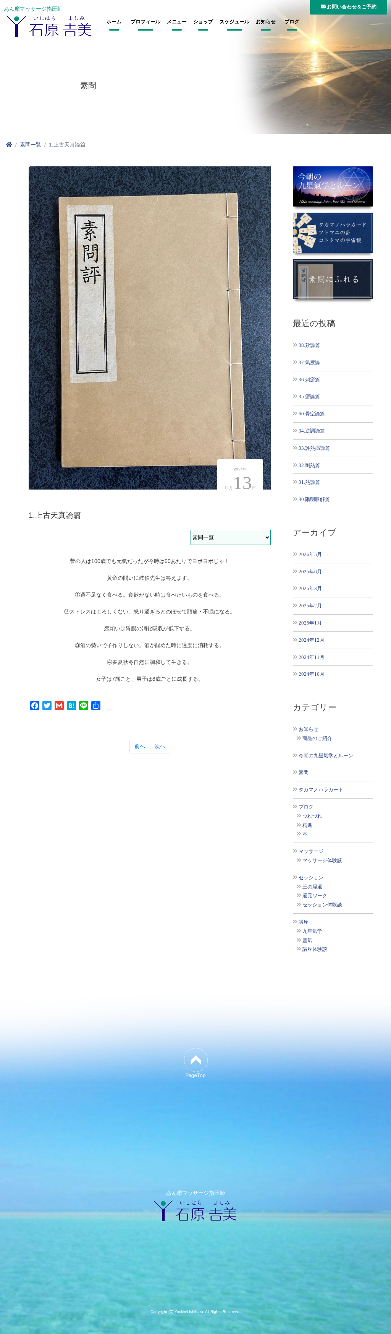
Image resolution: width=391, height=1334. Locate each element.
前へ (139, 746)
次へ (160, 746)
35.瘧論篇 (309, 396)
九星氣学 (312, 931)
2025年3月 (310, 588)
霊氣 (307, 940)
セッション (311, 877)
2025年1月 (310, 622)
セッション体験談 (322, 905)
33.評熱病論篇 (314, 448)
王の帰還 (312, 887)
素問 (304, 772)
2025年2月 (310, 605)
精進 (307, 825)
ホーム (114, 21)
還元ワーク (314, 895)
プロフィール (145, 21)
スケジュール (234, 21)
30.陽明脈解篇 (314, 499)
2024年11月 (312, 657)
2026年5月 (310, 554)
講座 (304, 922)
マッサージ (311, 851)
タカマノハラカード (321, 789)
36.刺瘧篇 (309, 379)
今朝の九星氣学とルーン (326, 755)
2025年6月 (310, 571)
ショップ (203, 21)
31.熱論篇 (309, 482)
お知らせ (266, 21)
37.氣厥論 (309, 362)
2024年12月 (312, 640)
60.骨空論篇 (312, 413)
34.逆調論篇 (312, 430)
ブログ (291, 21)
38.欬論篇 (309, 345)
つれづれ (312, 816)
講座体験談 (314, 949)
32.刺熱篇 (309, 465)
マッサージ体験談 (322, 860)
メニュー (177, 21)
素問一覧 (30, 145)
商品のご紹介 (317, 738)
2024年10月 (312, 674)
